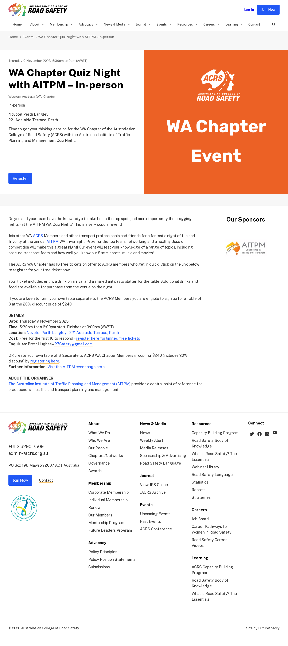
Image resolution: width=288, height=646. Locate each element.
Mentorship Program (106, 522)
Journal (141, 24)
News (145, 433)
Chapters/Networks (105, 455)
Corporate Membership (108, 492)
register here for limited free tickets (108, 338)
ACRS (38, 236)
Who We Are (99, 440)
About (34, 24)
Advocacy (86, 24)
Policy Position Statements (112, 559)
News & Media (114, 24)
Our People (98, 448)
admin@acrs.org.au (28, 453)
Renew (94, 507)
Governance (99, 463)
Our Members (100, 515)
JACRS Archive (153, 492)
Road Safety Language (160, 463)
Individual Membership (108, 500)
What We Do (99, 433)
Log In (249, 10)
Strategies (201, 497)
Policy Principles (102, 552)
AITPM (52, 241)
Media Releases (154, 448)
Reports (199, 490)
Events (161, 24)
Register (20, 178)
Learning (231, 24)
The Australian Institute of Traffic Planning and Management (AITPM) (69, 384)
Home (17, 24)
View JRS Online (154, 484)
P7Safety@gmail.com (73, 344)
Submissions (99, 567)
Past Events (150, 521)
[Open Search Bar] (274, 24)
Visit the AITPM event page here (76, 367)
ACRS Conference (156, 529)
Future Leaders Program (110, 530)
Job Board (200, 519)
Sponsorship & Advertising (163, 455)
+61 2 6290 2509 (26, 446)
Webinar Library (205, 467)
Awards (95, 471)
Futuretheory (269, 628)
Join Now (268, 10)
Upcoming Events (155, 514)
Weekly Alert (151, 440)
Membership (59, 24)
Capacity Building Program (215, 433)
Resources (185, 24)
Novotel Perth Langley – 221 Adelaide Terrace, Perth (73, 332)
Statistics (200, 482)
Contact (254, 24)
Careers (209, 24)
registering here (44, 361)
